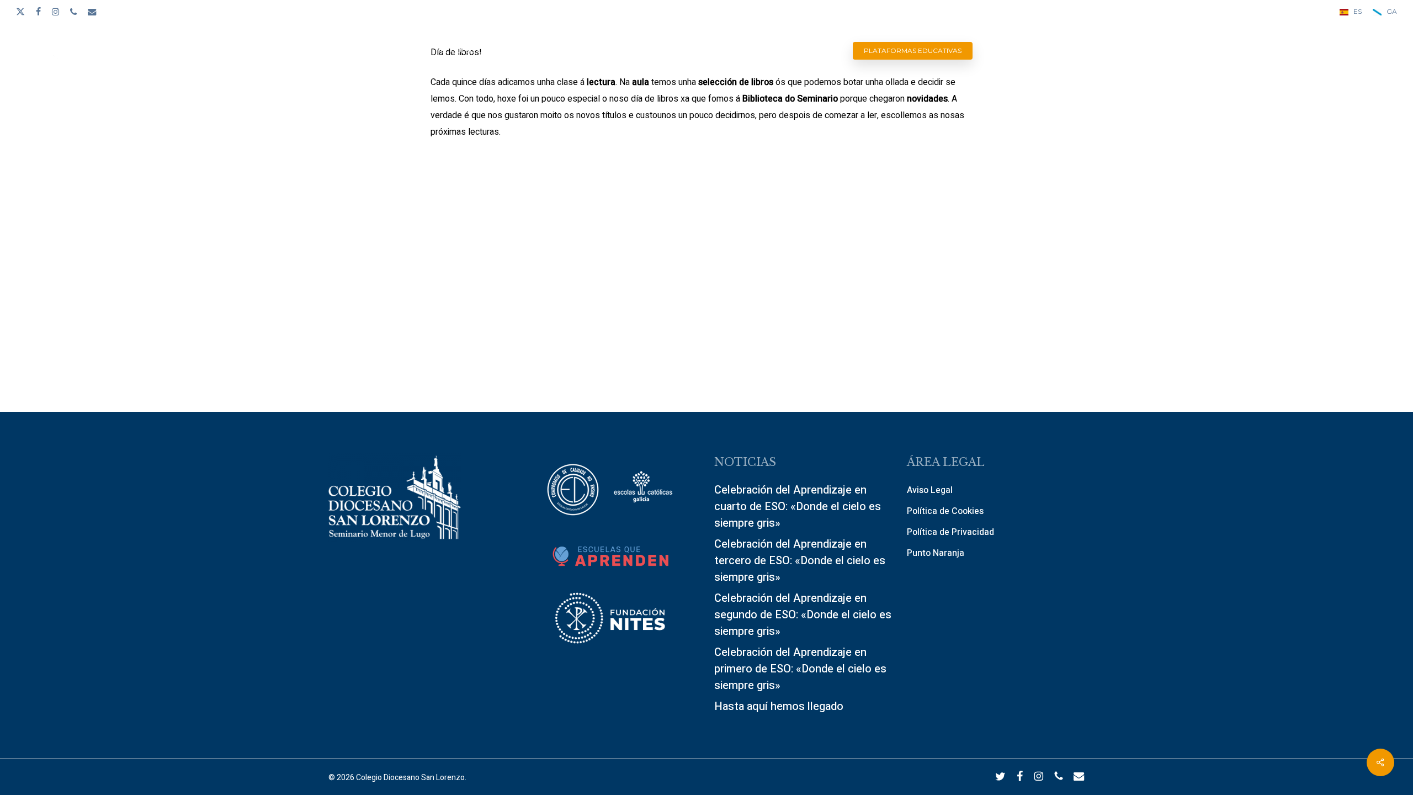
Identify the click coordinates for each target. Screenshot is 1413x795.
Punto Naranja (935, 553)
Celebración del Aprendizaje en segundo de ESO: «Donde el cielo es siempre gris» (802, 614)
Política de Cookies (945, 511)
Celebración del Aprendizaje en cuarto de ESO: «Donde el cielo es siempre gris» (797, 506)
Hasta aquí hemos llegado (778, 706)
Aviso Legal (930, 490)
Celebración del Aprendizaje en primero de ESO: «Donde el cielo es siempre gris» (800, 668)
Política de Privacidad (950, 532)
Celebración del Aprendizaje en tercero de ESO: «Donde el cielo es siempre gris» (799, 560)
